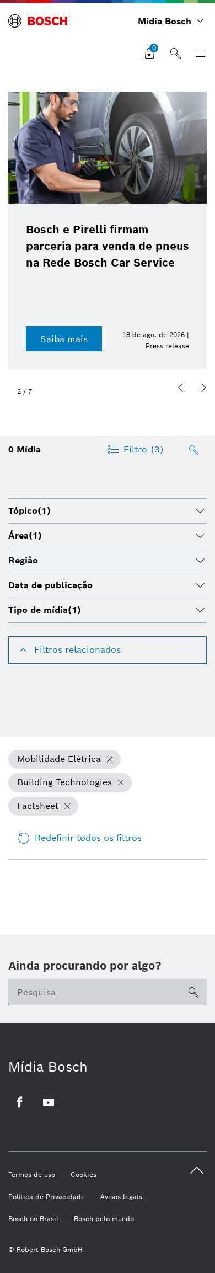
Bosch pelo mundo (104, 1219)
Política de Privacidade (46, 1196)
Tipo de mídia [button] (44, 610)
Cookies (83, 1174)
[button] (181, 388)
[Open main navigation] (198, 54)
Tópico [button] (29, 510)
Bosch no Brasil (33, 1219)
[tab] (107, 511)
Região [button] (23, 560)
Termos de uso (31, 1174)
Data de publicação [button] (50, 585)
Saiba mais (64, 339)
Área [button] (25, 535)
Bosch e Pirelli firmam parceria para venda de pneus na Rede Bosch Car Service (107, 246)
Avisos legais (121, 1196)
